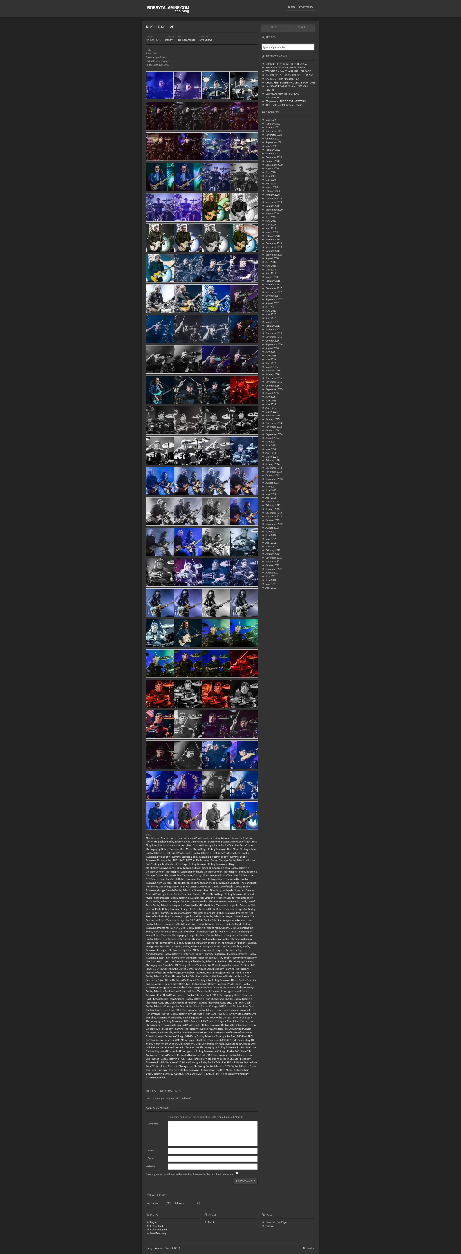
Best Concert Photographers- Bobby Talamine (213, 845)
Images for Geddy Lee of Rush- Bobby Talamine (207, 909)
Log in (153, 1222)
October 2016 (272, 340)
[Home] (168, 11)
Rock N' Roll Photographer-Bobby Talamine (181, 995)
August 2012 (272, 528)
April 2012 (270, 542)
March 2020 (271, 187)
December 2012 (273, 513)
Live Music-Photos (238, 965)
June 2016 (270, 355)
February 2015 (272, 415)
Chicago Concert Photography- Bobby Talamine (230, 871)
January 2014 (272, 464)
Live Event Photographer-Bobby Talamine (193, 961)
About (211, 1222)
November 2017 (273, 292)
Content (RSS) (172, 1248)
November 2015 (273, 382)
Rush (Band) (217, 998)
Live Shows (206, 39)
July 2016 (270, 352)
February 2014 (272, 460)
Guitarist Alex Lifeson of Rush (206, 897)
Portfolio (306, 7)
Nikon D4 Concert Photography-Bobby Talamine (203, 980)
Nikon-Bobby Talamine (244, 980)
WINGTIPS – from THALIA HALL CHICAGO (288, 71)
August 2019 (272, 213)
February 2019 (272, 236)
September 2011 (273, 569)
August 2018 (272, 258)
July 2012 (270, 531)
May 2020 (270, 180)
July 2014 (270, 441)
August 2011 (271, 572)
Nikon (161, 980)
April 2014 (270, 453)
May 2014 (270, 449)
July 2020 (270, 172)
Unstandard (309, 1248)
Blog (291, 7)
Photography (164, 987)
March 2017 (271, 322)
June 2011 (270, 580)
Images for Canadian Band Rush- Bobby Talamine (199, 905)
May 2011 (270, 584)
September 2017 (274, 299)
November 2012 (273, 516)
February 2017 (272, 325)
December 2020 (273, 157)
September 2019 (274, 209)
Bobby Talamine (154, 1248)
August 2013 (272, 483)
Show (253, 1066)
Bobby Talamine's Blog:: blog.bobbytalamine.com (202, 867)
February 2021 (272, 149)
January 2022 (272, 127)
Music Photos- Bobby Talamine (182, 976)
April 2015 (270, 408)
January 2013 (272, 509)
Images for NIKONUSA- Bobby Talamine (200, 920)
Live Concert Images (157, 961)
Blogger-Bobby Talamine (195, 856)
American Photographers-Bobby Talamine (207, 838)
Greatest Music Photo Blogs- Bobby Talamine (218, 894)
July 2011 (270, 576)
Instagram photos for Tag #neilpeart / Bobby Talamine (226, 942)
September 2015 (274, 389)
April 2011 (270, 587)
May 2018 (270, 269)
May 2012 (270, 539)
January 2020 (272, 194)
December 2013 (273, 468)
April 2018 (270, 273)
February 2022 (272, 123)
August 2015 (272, 393)
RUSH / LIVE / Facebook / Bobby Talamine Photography (191, 1002)
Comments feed (158, 1229)
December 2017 (273, 288)
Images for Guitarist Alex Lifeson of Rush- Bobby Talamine (203, 912)
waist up (161, 1077)
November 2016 (273, 337)
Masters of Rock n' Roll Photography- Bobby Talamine (175, 972)
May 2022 (270, 120)
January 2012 (272, 554)
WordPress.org (158, 1233)
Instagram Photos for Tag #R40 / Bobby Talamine (173, 946)
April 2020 (270, 183)
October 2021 (272, 138)
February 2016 (272, 370)
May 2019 (270, 224)
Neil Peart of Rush (222, 976)
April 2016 (270, 363)
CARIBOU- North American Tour (282, 79)
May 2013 (270, 494)
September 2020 (274, 165)
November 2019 (273, 202)
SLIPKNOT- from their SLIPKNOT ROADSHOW (283, 95)
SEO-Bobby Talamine (237, 1066)
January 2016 (272, 374)
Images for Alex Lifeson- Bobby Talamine (195, 901)
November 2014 (273, 426)
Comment (152, 1124)
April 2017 (270, 318)
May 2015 (270, 404)
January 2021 (272, 153)
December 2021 (273, 131)
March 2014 (271, 456)
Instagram (170, 939)
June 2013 (270, 490)
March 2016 (271, 367)
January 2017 (272, 329)
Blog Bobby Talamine (169, 856)
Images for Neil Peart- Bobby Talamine (202, 916)
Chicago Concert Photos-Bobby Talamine (169, 875)
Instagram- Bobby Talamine (198, 953)
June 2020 (270, 176)
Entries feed (156, 1226)
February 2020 (272, 191)
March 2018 (271, 277)
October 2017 (272, 295)
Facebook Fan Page (276, 1222)
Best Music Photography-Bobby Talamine (188, 853)
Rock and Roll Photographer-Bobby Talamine (197, 987)
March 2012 (271, 546)
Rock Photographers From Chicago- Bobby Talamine (175, 998)
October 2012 (272, 520)
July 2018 (270, 262)
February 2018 (272, 280)
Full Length (191, 886)
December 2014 (273, 423)
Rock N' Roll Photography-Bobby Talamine (229, 995)
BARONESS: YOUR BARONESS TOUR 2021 (289, 75)
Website (150, 1166)
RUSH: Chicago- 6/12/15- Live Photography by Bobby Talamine (191, 1062)
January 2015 (272, 419)
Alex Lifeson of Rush (172, 838)
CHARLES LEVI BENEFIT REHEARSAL (286, 64)
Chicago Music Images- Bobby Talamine (215, 875)
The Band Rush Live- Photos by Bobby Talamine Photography (180, 1070)
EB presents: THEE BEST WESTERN (285, 101)
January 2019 (272, 239)
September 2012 (274, 524)
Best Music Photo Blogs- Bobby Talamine (203, 849)
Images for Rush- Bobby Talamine (206, 935)
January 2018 (272, 284)
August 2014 (272, 438)
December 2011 (273, 557)
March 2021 (271, 146)
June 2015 (270, 400)
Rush (207, 998)
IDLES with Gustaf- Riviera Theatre (283, 105)
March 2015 (271, 411)
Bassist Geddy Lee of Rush (235, 841)
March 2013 (271, 501)
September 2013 (274, 479)
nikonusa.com (154, 984)
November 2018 (273, 247)
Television (180, 1203)
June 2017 (270, 310)
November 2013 (273, 471)
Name (150, 1151)
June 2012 (270, 535)
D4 (240, 875)
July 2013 (270, 486)
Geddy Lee (204, 886)
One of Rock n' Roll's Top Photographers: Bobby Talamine (194, 984)
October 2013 (272, 475)
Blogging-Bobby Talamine (224, 856)
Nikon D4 (170, 980)
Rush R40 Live (239, 1036)
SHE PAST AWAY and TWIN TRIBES (285, 67)
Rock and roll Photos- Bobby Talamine (186, 991)
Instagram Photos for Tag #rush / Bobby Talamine (184, 950)
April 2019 (270, 228)
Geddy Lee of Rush (222, 886)
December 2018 (273, 243)
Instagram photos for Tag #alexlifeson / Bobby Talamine (208, 939)
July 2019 (270, 217)
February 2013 (272, 505)
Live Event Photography (230, 961)
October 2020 (272, 161)
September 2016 (274, 344)
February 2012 (272, 550)
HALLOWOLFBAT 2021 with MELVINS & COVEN (286, 88)
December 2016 (273, 333)
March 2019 (271, 232)
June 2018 (270, 266)
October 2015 (272, 385)
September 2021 (274, 142)
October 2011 (272, 565)
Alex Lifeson (153, 838)
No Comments (186, 39)
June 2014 (270, 445)
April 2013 (270, 497)
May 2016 (270, 359)
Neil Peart (206, 976)
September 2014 (274, 434)
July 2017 (270, 307)
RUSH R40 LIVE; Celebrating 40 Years (203, 1043)
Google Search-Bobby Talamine (175, 890)
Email (150, 1159)
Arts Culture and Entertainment (203, 841)
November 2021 (273, 135)
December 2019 (273, 198)
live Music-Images (217, 965)
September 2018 (274, 254)
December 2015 (273, 378)
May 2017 (270, 314)
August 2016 (272, 348)
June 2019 (270, 221)
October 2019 (272, 206)
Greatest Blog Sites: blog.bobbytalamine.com (219, 890)
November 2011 (273, 561)
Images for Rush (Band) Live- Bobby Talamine (190, 924)
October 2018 (272, 251)
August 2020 (272, 168)
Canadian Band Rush (191, 871)
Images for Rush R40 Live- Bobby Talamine (181, 927)
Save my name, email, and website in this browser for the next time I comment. (190, 1174)
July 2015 (270, 397)
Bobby (169, 39)
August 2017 (272, 303)
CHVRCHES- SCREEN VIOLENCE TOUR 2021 (290, 82)
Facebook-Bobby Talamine (181, 879)
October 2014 (272, 430)
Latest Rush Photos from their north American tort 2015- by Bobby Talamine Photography (207, 957)
